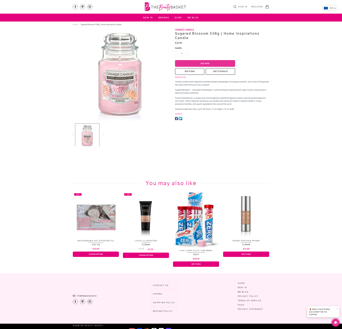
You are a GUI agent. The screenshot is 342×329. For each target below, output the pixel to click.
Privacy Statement (250, 309)
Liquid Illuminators (96, 241)
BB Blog (193, 17)
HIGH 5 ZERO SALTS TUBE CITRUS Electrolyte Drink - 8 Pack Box (246, 249)
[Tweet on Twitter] (180, 118)
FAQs (241, 305)
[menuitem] (148, 17)
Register (257, 7)
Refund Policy (163, 311)
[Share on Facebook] (176, 118)
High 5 (146, 254)
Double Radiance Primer (196, 241)
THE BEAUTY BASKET (92, 325)
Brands (163, 17)
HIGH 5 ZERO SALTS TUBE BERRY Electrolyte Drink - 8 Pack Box (146, 251)
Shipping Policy (164, 302)
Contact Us (161, 285)
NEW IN (148, 17)
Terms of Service (249, 300)
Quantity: (178, 48)
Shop (178, 17)
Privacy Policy (248, 296)
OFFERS (157, 294)
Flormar (96, 245)
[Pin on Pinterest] (184, 118)
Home (241, 283)
